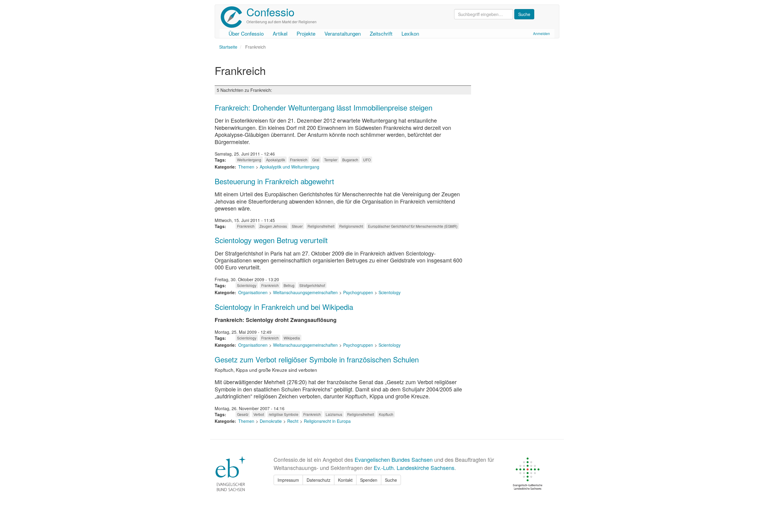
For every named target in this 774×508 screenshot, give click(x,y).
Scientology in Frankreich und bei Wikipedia (284, 306)
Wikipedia (292, 337)
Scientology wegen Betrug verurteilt (271, 240)
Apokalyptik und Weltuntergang (289, 167)
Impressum (288, 480)
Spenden (368, 480)
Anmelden (541, 33)
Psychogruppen (358, 292)
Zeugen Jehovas (273, 226)
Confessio (270, 11)
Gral (315, 159)
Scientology (246, 285)
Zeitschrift (381, 33)
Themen (246, 167)
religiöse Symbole (283, 414)
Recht (292, 421)
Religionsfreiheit (320, 226)
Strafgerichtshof (312, 285)
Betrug (289, 285)
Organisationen (253, 292)
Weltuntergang (249, 159)
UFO (367, 159)
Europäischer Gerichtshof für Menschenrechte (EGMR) (412, 226)
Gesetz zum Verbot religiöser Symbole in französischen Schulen (317, 359)
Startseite (228, 47)
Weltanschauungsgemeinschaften (305, 292)
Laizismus (334, 414)
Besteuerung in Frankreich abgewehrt (274, 181)
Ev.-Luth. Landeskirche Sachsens (414, 467)
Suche (391, 480)
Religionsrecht (351, 226)
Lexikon (410, 33)
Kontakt (345, 480)
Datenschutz (318, 480)
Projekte (306, 33)
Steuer (297, 226)
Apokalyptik (275, 159)
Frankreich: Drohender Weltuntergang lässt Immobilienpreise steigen (323, 107)
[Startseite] (233, 17)
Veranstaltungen (342, 33)
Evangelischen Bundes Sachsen (394, 459)
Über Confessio (246, 33)
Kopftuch (386, 414)
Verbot (258, 414)
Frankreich (298, 159)
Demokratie (271, 421)
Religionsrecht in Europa (327, 421)
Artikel (280, 33)
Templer (330, 159)
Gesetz (243, 414)
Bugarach (350, 159)
